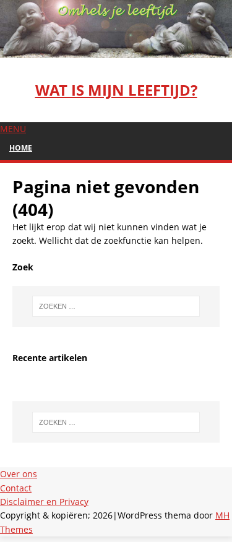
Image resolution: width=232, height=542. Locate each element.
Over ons (18, 474)
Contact (16, 488)
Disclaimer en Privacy (44, 501)
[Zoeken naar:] (116, 306)
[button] (13, 129)
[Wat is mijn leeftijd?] (116, 50)
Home (20, 148)
